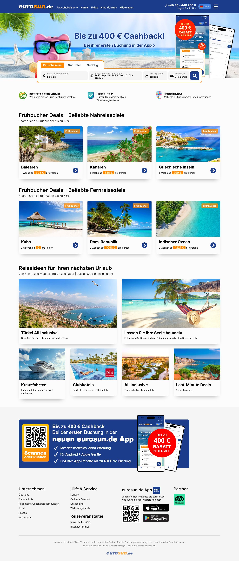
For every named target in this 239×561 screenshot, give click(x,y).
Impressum (25, 517)
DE (205, 6)
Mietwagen (126, 7)
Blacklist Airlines (79, 526)
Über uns (24, 494)
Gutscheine (77, 503)
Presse (23, 512)
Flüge (94, 7)
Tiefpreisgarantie (80, 508)
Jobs (21, 508)
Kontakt (74, 494)
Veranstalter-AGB (80, 522)
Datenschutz (26, 499)
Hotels (84, 7)
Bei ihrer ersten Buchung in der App (118, 45)
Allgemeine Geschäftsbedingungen (39, 503)
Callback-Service (80, 499)
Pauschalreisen (66, 7)
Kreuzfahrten (109, 7)
